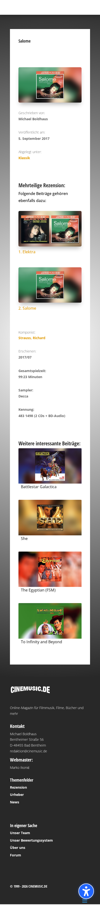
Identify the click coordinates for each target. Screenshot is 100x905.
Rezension (18, 787)
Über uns (17, 847)
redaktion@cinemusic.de (28, 751)
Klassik (24, 158)
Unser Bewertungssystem (31, 840)
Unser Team (20, 832)
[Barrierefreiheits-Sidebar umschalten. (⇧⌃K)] (86, 891)
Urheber (17, 794)
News (14, 802)
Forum (15, 855)
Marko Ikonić (19, 767)
